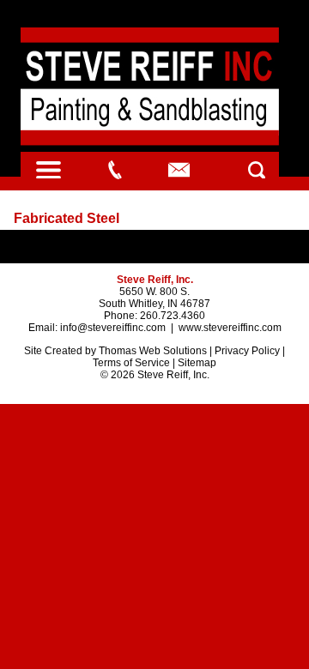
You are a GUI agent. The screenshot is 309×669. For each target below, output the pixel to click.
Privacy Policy (247, 351)
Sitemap (197, 363)
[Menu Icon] (48, 169)
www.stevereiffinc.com (230, 328)
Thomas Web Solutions (153, 351)
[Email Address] (179, 169)
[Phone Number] (115, 170)
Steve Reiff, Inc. (173, 375)
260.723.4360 (172, 316)
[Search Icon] (256, 169)
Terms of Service (131, 363)
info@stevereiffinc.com (113, 328)
